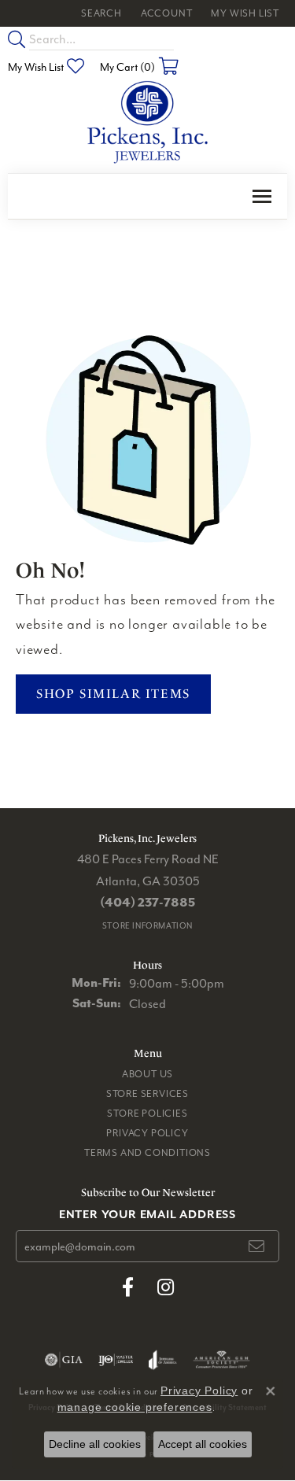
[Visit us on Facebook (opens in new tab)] (128, 1287)
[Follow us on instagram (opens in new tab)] (165, 1287)
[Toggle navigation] (262, 196)
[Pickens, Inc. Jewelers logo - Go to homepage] (147, 122)
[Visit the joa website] (162, 1360)
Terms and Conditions (147, 1152)
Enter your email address (147, 1214)
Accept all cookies (202, 1444)
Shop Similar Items (113, 693)
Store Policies (147, 1113)
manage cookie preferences (134, 1407)
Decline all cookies (95, 1444)
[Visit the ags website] (222, 1360)
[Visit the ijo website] (116, 1360)
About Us (147, 1074)
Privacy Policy (147, 1133)
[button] (100, 13)
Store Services (147, 1093)
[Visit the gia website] (64, 1360)
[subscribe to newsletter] (257, 1246)
